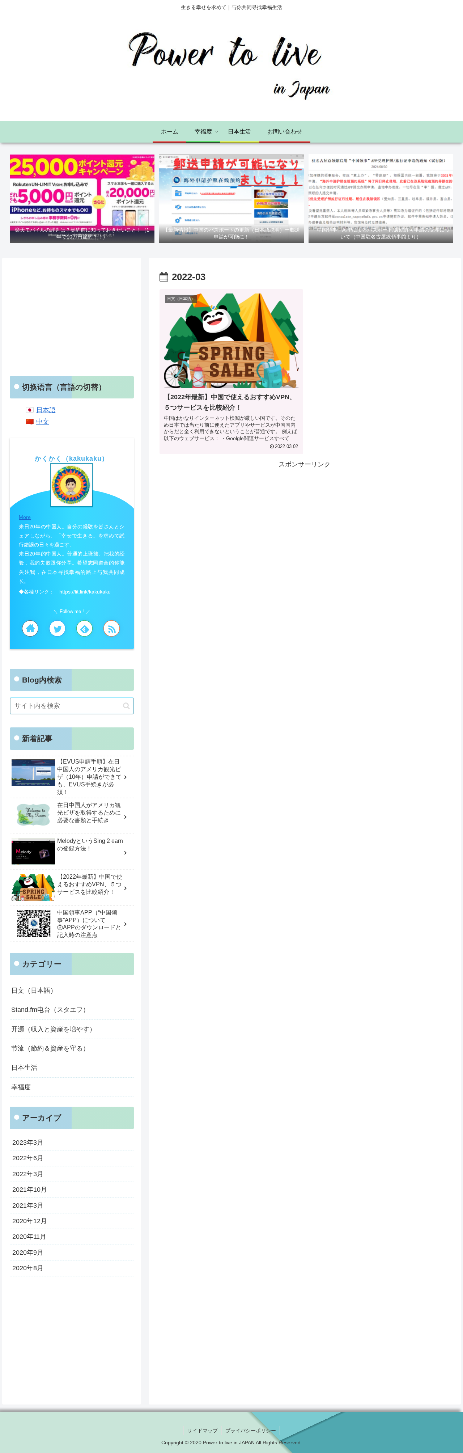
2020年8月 (27, 1268)
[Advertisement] (305, 520)
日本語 (46, 410)
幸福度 (21, 1087)
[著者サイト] (30, 628)
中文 (42, 421)
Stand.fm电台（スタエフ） (50, 1009)
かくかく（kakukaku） (72, 458)
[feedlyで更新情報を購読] (84, 628)
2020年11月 (29, 1236)
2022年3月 (27, 1174)
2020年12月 (29, 1221)
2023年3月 (27, 1142)
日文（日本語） (34, 990)
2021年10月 (29, 1189)
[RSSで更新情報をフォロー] (111, 628)
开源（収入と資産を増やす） (53, 1029)
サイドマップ (202, 1430)
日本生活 (24, 1067)
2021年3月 (27, 1205)
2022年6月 (27, 1158)
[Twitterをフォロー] (57, 628)
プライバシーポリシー (250, 1430)
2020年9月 (27, 1252)
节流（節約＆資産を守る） (50, 1048)
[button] (126, 706)
